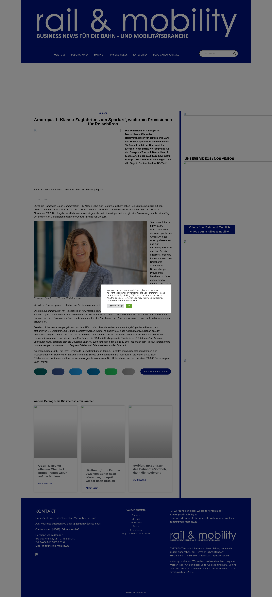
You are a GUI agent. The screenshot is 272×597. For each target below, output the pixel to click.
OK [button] (129, 306)
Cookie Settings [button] (116, 306)
